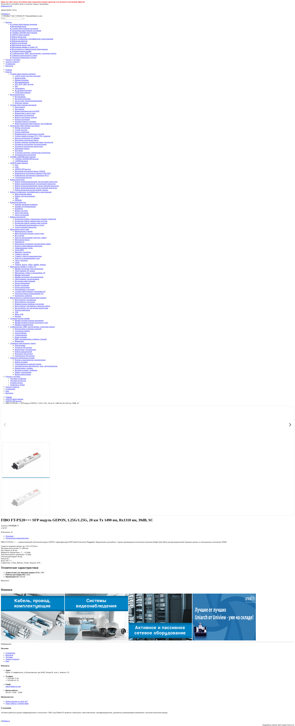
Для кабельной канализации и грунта (29, 225)
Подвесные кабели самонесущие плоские (31, 223)
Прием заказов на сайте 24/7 (17, 701)
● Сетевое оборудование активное (23, 24)
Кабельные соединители (24, 115)
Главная (9, 70)
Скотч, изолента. (21, 260)
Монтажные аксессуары (19, 229)
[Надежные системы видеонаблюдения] (224, 640)
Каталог (9, 22)
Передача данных (21, 103)
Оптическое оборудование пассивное (25, 126)
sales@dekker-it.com (13, 686)
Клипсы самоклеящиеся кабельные (28, 246)
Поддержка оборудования (25, 281)
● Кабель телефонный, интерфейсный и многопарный (31, 39)
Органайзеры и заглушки (25, 289)
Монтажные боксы (22, 240)
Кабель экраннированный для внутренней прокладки (36, 188)
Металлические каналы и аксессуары (29, 233)
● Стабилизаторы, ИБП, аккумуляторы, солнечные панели (33, 53)
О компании (10, 64)
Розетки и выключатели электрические (30, 360)
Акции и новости (12, 62)
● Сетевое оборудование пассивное (24, 28)
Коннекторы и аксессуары (25, 113)
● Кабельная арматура (19, 41)
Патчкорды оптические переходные (29, 146)
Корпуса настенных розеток (26, 117)
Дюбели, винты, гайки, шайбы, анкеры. (30, 265)
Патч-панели (20, 107)
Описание (9, 536)
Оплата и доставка (13, 60)
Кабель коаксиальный (23, 352)
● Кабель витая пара (18, 37)
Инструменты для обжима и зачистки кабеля (32, 306)
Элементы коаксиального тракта (23, 343)
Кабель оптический (17, 217)
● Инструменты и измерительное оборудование (29, 49)
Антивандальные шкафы (20, 318)
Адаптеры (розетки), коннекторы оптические (32, 153)
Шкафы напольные (22, 275)
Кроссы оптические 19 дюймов (27, 138)
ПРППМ (18, 200)
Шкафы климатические (24, 325)
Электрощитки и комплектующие (28, 364)
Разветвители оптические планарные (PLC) (32, 175)
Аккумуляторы (21, 333)
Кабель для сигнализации (25, 196)
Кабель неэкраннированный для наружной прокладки (36, 182)
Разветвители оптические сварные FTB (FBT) (33, 173)
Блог (7, 391)
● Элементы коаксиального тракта (23, 55)
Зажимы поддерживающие (25, 206)
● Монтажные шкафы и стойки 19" (24, 47)
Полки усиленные (22, 285)
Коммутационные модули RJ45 (27, 111)
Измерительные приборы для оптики (29, 304)
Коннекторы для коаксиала (25, 350)
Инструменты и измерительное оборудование (28, 298)
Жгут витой (19, 236)
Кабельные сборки (22, 148)
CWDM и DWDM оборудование (23, 157)
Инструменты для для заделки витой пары (31, 308)
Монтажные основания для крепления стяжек (33, 244)
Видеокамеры (20, 97)
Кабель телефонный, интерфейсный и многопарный (31, 192)
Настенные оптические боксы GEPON (30, 171)
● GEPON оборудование (20, 35)
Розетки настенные (22, 119)
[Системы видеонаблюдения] (96, 640)
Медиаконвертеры (22, 82)
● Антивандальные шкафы (20, 51)
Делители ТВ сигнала (23, 347)
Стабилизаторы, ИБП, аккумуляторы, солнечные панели (32, 327)
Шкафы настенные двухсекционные (29, 277)
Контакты (9, 66)
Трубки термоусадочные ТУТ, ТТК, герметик (32, 136)
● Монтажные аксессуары (20, 45)
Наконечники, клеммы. (24, 368)
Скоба (17, 262)
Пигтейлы (19, 151)
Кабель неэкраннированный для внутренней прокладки (37, 186)
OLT (16, 165)
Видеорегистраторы (23, 99)
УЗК (16, 312)
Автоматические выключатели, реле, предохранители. (36, 366)
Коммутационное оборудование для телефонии (33, 124)
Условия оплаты (16, 383)
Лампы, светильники (23, 372)
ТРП (16, 198)
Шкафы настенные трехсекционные (29, 269)
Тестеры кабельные (22, 310)
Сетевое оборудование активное (23, 74)
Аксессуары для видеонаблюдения (28, 101)
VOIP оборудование (22, 92)
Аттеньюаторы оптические (25, 155)
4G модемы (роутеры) (23, 90)
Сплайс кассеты (21, 130)
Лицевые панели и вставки (25, 122)
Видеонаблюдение (17, 95)
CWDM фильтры (21, 161)
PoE (16, 86)
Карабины (19, 209)
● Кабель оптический (18, 43)
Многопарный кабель (23, 194)
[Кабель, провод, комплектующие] (32, 640)
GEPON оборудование (19, 163)
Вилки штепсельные (23, 374)
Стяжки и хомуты (22, 254)
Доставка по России (18, 381)
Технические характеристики (17, 538)
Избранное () (6, 6)
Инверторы (19, 341)
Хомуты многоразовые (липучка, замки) (30, 238)
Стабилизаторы (21, 335)
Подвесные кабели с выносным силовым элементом (35, 219)
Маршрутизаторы (22, 80)
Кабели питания (21, 362)
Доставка (9, 657)
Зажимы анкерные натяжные (26, 204)
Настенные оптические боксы (26, 140)
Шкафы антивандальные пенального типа (31, 323)
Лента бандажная (21, 213)
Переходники (20, 345)
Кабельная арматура (18, 202)
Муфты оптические (22, 128)
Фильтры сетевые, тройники (26, 370)
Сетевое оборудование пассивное (23, 105)
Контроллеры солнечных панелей (28, 329)
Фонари (18, 316)
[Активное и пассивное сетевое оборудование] (160, 640)
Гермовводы (19, 242)
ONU (17, 167)
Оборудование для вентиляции (27, 279)
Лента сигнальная (22, 215)
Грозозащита (20, 88)
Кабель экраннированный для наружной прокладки (35, 184)
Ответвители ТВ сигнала (25, 356)
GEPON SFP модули (23, 169)
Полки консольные (22, 287)
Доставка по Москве (18, 379)
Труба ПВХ (19, 250)
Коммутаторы (20, 78)
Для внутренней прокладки (25, 227)
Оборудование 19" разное (25, 271)
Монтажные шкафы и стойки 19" (23, 267)
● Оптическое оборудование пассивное (25, 31)
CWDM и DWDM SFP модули (26, 159)
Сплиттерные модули (23, 177)
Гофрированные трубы (24, 248)
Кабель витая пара (17, 180)
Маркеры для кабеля (23, 252)
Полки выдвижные (22, 283)
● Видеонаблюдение (18, 26)
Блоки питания (21, 337)
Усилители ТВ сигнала (24, 354)
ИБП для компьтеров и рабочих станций (31, 339)
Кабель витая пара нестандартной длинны (31, 190)
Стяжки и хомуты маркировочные (28, 256)
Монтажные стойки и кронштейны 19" (30, 273)
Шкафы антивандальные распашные (29, 320)
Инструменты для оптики (25, 302)
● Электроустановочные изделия (23, 57)
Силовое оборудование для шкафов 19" (30, 291)
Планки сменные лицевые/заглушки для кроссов (34, 142)
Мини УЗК (19, 314)
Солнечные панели (22, 331)
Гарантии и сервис (17, 385)
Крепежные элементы (23, 296)
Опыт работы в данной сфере (17, 703)
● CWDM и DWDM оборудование (23, 33)
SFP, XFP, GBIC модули (24, 84)
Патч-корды (19, 109)
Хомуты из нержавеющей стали (27, 258)
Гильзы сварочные (22, 132)
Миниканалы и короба (23, 231)
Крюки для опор (21, 211)
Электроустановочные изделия (22, 358)
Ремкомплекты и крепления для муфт (29, 134)
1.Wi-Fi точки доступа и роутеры (27, 76)
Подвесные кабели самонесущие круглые (31, 221)
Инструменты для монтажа (25, 300)
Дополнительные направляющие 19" (29, 294)
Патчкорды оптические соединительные (31, 144)
